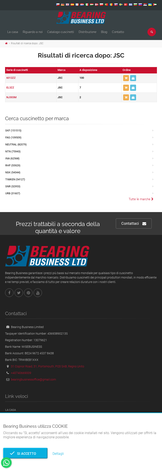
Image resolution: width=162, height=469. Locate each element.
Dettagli (58, 454)
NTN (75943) (13, 151)
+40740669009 (21, 373)
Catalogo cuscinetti (60, 32)
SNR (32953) (12, 186)
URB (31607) (12, 193)
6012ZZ (11, 77)
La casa (12, 32)
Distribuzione (87, 32)
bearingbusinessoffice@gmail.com (33, 379)
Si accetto (25, 454)
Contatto (118, 32)
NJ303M (11, 97)
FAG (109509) (13, 137)
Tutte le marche (140, 199)
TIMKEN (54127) (15, 179)
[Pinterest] (28, 292)
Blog (104, 32)
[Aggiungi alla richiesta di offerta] (126, 78)
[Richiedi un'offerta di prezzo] (133, 78)
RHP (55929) (12, 165)
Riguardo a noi (33, 32)
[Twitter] (19, 292)
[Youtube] (38, 292)
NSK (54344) (12, 172)
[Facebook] (9, 292)
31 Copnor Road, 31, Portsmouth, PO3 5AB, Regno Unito (47, 366)
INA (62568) (12, 158)
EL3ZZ (10, 87)
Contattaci (130, 223)
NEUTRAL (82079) (16, 144)
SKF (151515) (13, 130)
